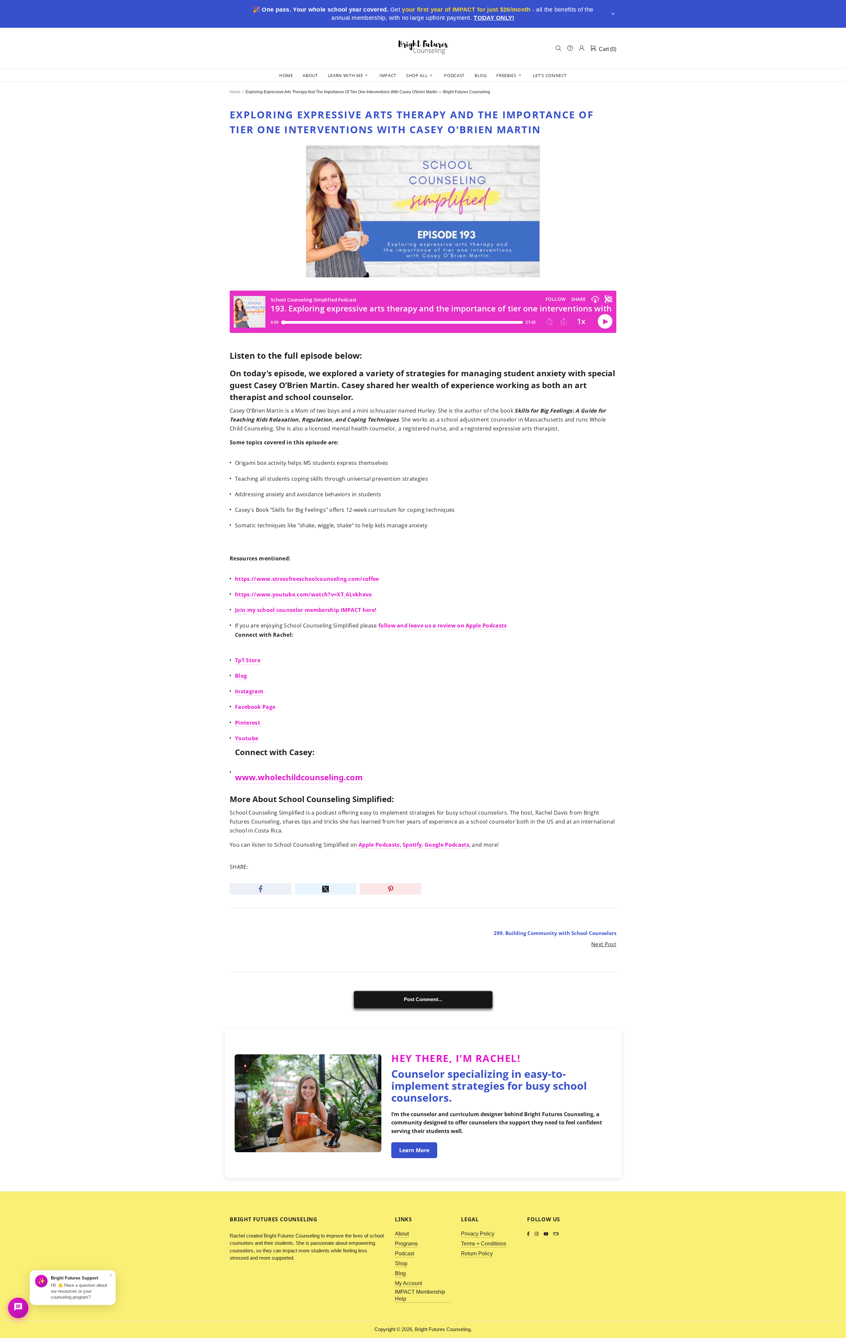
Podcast (404, 1253)
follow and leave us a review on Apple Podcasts (442, 625)
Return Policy (477, 1253)
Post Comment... (423, 999)
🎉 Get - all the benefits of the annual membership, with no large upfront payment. (423, 13)
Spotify (411, 844)
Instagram (249, 691)
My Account (408, 1283)
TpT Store (247, 660)
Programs (406, 1243)
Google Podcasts (446, 844)
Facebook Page (255, 706)
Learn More (414, 1150)
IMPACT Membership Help (420, 1295)
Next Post (603, 944)
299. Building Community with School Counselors (555, 933)
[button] (613, 14)
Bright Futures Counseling (423, 48)
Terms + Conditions (483, 1243)
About (402, 1234)
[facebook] (529, 1234)
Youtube (246, 738)
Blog (241, 675)
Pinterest (248, 722)
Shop (401, 1263)
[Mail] (556, 1234)
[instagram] (537, 1234)
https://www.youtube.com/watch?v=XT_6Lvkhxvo (303, 594)
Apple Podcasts (378, 844)
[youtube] (546, 1234)
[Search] (558, 48)
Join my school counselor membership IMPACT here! (305, 610)
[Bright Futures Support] (18, 1308)
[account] (581, 48)
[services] (570, 48)
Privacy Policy (477, 1234)
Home (235, 92)
